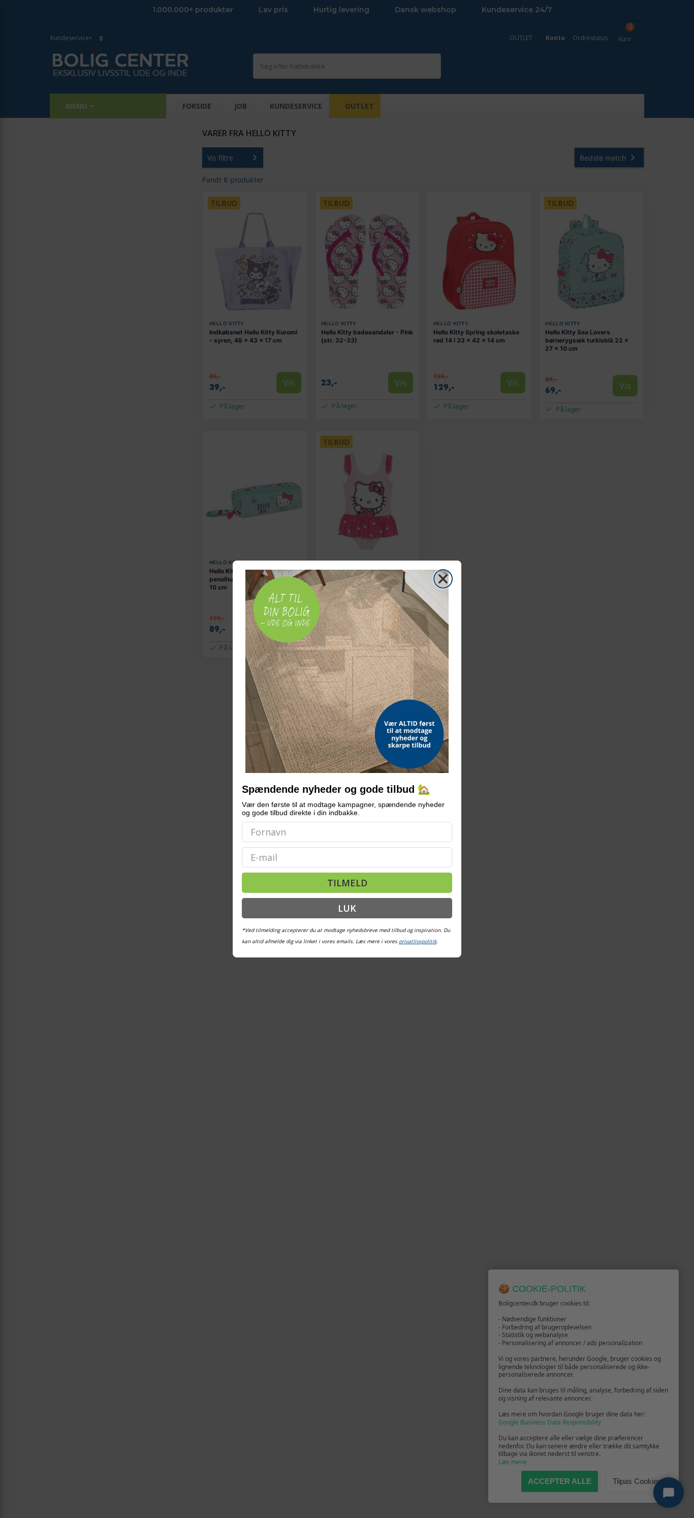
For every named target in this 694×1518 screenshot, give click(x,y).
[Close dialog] (443, 579)
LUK (347, 908)
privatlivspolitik (417, 941)
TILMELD (347, 883)
